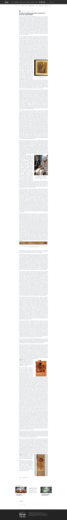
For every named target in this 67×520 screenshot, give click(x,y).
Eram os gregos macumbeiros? (19, 495)
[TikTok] (44, 2)
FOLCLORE (24, 477)
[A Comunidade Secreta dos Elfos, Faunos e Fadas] (46, 490)
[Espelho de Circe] (20, 516)
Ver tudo (50, 485)
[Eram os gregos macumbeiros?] (21, 490)
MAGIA (27, 477)
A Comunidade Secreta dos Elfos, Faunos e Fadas (45, 495)
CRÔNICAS (20, 477)
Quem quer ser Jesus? (33, 488)
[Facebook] (42, 2)
